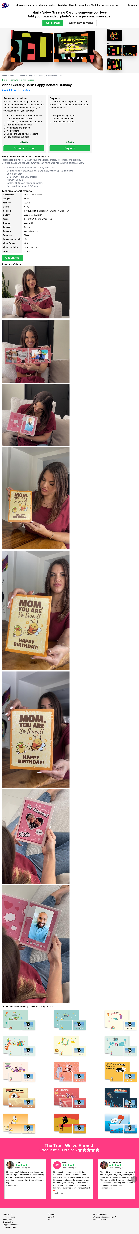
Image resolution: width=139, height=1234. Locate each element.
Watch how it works (81, 22)
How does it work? (100, 1219)
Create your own (110, 5)
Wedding (95, 5)
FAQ (49, 1219)
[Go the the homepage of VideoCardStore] (5, 5)
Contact (51, 1217)
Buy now (70, 148)
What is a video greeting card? (104, 1217)
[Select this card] (19, 1019)
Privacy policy (8, 1219)
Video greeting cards (26, 5)
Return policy (8, 1222)
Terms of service (9, 1217)
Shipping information (11, 1225)
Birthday (62, 5)
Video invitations (47, 5)
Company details (9, 1227)
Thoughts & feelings (79, 5)
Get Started (12, 257)
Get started (53, 22)
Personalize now (24, 148)
